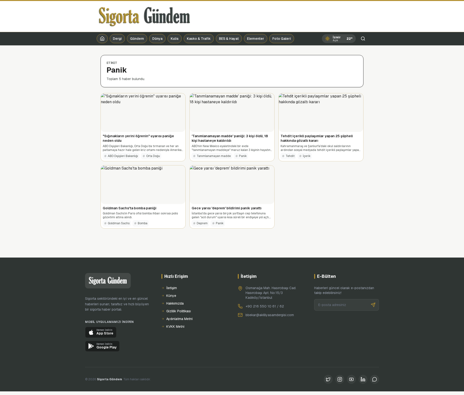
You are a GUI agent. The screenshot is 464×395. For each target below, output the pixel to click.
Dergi (117, 38)
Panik (243, 156)
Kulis (175, 38)
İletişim (171, 288)
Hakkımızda (175, 303)
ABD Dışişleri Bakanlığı (123, 156)
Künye (171, 295)
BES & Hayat (229, 38)
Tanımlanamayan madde (214, 156)
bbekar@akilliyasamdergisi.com (270, 315)
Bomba (142, 223)
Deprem (202, 223)
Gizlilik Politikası (178, 311)
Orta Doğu (153, 156)
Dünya (157, 38)
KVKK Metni (175, 326)
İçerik (307, 156)
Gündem (137, 38)
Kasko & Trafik (199, 38)
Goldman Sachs (119, 223)
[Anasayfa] (102, 38)
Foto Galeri (281, 38)
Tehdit (290, 156)
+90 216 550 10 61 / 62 (265, 306)
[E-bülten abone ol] (373, 305)
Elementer (255, 38)
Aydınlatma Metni (179, 319)
